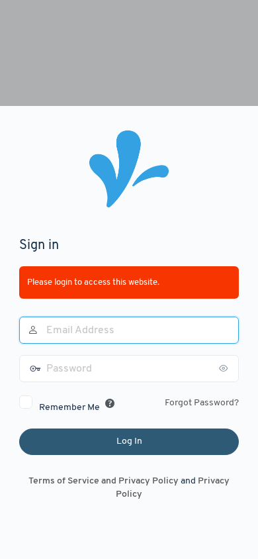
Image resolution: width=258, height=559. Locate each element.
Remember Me (69, 408)
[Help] (110, 403)
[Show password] (225, 368)
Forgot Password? (202, 403)
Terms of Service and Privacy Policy (103, 481)
